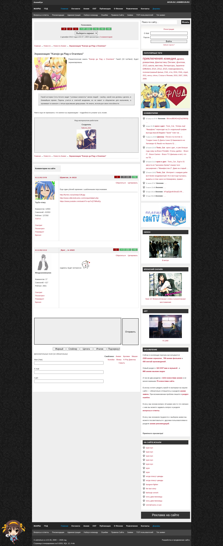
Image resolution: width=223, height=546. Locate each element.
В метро (165, 260)
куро (148, 468)
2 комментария (106, 37)
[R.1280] (165, 337)
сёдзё (185, 72)
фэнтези (180, 62)
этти (170, 72)
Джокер (161, 137)
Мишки (134, 356)
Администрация (73, 15)
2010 (175, 75)
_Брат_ (63, 250)
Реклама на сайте (165, 515)
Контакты (145, 9)
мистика (159, 65)
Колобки (111, 360)
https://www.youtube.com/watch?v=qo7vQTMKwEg (80, 201)
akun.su (171, 2)
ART (146, 311)
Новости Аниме (59, 46)
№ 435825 (71, 250)
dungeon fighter (152, 484)
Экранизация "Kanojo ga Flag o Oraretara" (87, 46)
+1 (96, 29)
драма (180, 58)
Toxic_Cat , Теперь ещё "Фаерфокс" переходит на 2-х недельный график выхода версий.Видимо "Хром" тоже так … (166, 129)
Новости (47, 46)
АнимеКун (38, 2)
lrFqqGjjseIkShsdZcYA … (174, 192)
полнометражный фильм (153, 72)
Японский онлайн (153, 269)
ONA (180, 72)
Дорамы (156, 9)
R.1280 (165, 341)
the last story (151, 489)
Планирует (39, 232)
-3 (64, 29)
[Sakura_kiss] (86, 148)
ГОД (46, 9)
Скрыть (122, 363)
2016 (175, 72)
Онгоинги (75, 9)
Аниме (86, 9)
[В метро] (165, 257)
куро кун (149, 448)
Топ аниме (160, 15)
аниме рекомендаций (159, 424)
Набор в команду (91, 15)
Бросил (38, 235)
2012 (159, 69)
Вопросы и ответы (41, 15)
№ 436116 (73, 177)
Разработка (166, 540)
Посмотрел (39, 228)
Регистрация (169, 29)
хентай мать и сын (153, 505)
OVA (166, 72)
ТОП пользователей (144, 15)
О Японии (118, 9)
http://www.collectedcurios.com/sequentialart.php (79, 198)
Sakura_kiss (86, 128)
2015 (165, 69)
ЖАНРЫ (37, 9)
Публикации (105, 9)
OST (94, 9)
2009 (185, 75)
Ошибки (104, 15)
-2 (70, 29)
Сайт (36, 378)
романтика (148, 62)
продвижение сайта (181, 540)
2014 (154, 69)
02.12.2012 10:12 (41, 250)
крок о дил (160, 126)
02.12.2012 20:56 (41, 177)
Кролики (126, 356)
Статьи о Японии (166, 75)
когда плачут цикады (154, 476)
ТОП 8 (37, 219)
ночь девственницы (154, 497)
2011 (144, 75)
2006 (145, 79)
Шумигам (64, 177)
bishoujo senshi (152, 493)
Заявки (130, 15)
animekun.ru (183, 2)
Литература (169, 65)
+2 (102, 29)
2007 (180, 75)
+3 (108, 29)
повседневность (175, 69)
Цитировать (133, 183)
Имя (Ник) (38, 360)
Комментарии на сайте (45, 168)
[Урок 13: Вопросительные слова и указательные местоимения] (165, 296)
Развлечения (132, 9)
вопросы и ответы (151, 410)
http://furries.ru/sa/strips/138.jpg (72, 195)
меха (149, 75)
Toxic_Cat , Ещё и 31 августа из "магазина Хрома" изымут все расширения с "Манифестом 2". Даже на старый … (167, 165)
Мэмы (118, 360)
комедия (170, 58)
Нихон (147, 232)
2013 (145, 65)
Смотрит (38, 225)
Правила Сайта (117, 15)
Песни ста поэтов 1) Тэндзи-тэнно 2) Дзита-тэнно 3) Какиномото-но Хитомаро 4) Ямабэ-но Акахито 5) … (165, 140)
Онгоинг (171, 62)
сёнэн (155, 75)
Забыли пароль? (169, 45)
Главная (64, 9)
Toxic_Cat (160, 148)
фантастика (161, 62)
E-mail (36, 369)
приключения (153, 58)
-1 (76, 29)
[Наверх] (13, 532)
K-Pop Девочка (129, 360)
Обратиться (121, 183)
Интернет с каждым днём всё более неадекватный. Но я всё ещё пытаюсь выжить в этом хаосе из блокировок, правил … (166, 175)
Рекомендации (58, 15)
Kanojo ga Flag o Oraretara (101, 59)
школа (151, 65)
